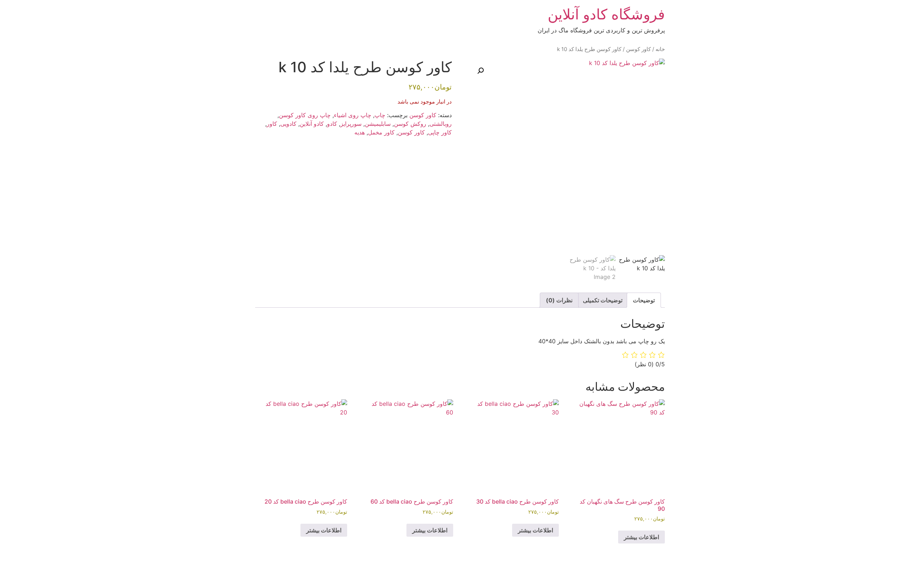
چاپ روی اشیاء (352, 115)
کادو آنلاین (312, 123)
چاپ (379, 115)
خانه (660, 49)
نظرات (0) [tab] (559, 300)
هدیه (359, 132)
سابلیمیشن (378, 123)
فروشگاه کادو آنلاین (606, 14)
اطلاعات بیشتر (641, 537)
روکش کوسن (410, 123)
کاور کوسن (638, 49)
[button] (480, 70)
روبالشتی (440, 123)
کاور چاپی (440, 132)
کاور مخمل (381, 132)
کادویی (288, 123)
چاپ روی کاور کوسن (305, 115)
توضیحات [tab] (644, 300)
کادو (332, 123)
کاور (272, 123)
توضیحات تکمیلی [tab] (602, 300)
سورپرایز (351, 123)
